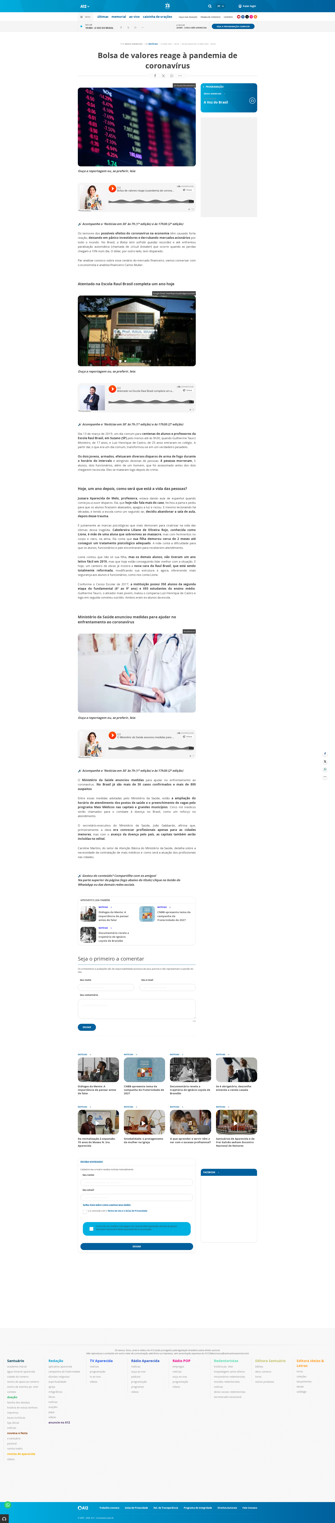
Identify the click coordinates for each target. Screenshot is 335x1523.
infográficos (55, 1391)
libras (52, 1397)
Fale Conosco (250, 1507)
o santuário (13, 1438)
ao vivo (134, 17)
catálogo (301, 1391)
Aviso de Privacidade (136, 1507)
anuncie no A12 (59, 1422)
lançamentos (304, 1381)
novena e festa (17, 1433)
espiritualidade (57, 1381)
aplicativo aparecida (60, 1366)
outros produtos (264, 1381)
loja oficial (13, 1422)
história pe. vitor (223, 1366)
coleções (302, 1376)
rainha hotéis (15, 1448)
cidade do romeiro (18, 1376)
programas (137, 1386)
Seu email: (88, 1190)
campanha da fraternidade (64, 1371)
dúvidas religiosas (59, 1376)
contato (228, 17)
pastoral (12, 1443)
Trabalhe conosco (210, 17)
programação (97, 1371)
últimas (102, 17)
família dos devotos (18, 1402)
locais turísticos (16, 1417)
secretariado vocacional (227, 1397)
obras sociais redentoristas (229, 1391)
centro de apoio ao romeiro (23, 1381)
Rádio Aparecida (145, 1360)
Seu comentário (89, 995)
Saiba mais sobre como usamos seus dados (107, 1205)
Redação (56, 1360)
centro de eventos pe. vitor (22, 1386)
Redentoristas (226, 1360)
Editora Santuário (270, 1360)
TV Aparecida (101, 1360)
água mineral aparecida (21, 1371)
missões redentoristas (227, 1381)
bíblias (259, 1366)
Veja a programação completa (233, 26)
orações (53, 1407)
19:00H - (99, 27)
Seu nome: (89, 1175)
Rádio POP (182, 1360)
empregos (178, 1366)
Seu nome (85, 980)
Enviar (87, 1027)
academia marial (17, 1366)
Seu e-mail (147, 980)
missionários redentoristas (229, 1376)
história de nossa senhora (22, 1407)
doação (12, 1397)
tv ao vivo (95, 1376)
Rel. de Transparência (166, 1507)
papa (51, 1412)
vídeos (11, 1459)
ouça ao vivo (138, 1371)
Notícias (153, 44)
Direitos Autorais (227, 1507)
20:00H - (191, 27)
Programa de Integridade (198, 1507)
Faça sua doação (188, 17)
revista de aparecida (21, 1454)
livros (258, 1376)
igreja (52, 1386)
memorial (118, 17)
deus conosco (263, 1371)
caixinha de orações (157, 17)
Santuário (15, 1360)
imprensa (12, 1412)
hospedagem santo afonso (229, 1371)
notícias (11, 1427)
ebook (300, 1386)
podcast (135, 1376)
